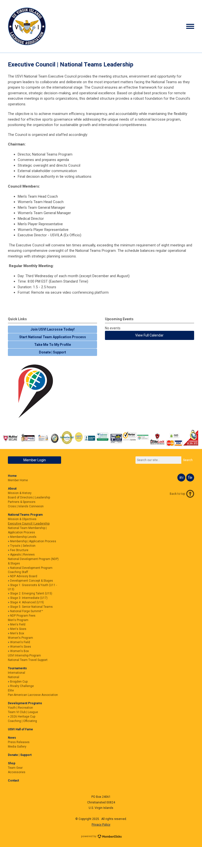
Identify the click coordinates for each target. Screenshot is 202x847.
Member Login (34, 460)
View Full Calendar (149, 335)
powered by (89, 836)
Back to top (177, 493)
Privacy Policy (101, 824)
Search (188, 460)
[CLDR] (27, 44)
